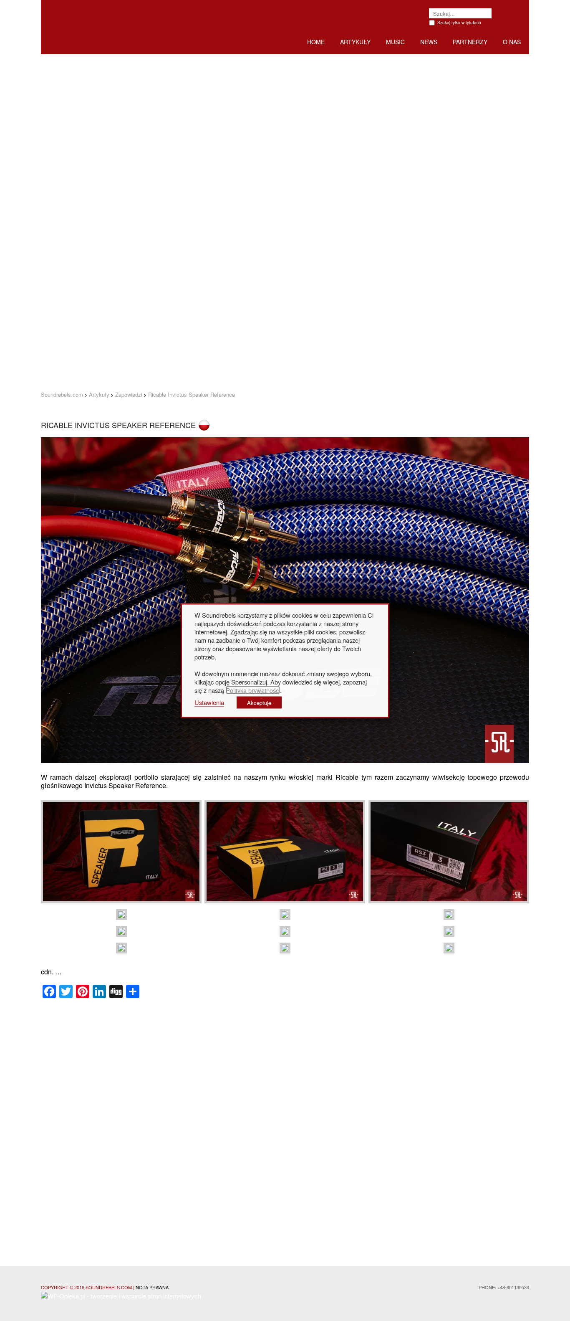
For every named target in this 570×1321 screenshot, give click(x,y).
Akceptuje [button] (259, 702)
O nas (512, 42)
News (428, 42)
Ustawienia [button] (209, 701)
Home (316, 42)
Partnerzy (470, 42)
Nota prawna (152, 1287)
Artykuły (355, 42)
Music (395, 42)
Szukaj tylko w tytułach (459, 22)
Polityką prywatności (253, 689)
